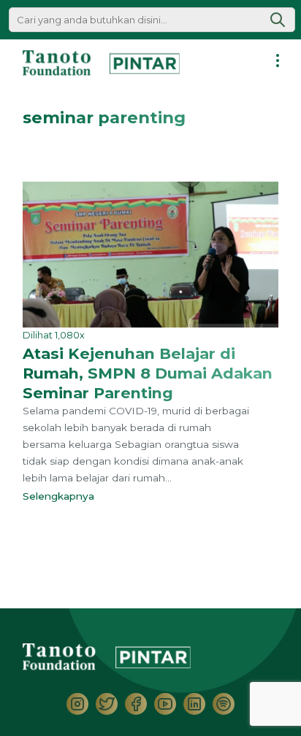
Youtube (165, 704)
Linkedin (194, 704)
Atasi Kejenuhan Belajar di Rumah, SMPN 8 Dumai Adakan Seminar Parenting (148, 373)
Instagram (77, 704)
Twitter (107, 704)
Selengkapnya (61, 496)
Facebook (136, 704)
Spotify (224, 704)
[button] (277, 19)
